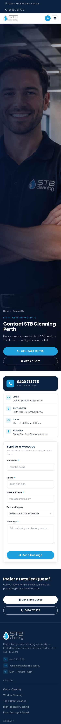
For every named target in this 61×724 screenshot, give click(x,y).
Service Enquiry (15, 507)
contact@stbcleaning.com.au (24, 665)
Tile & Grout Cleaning (14, 701)
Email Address (15, 492)
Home (6, 311)
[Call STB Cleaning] (48, 18)
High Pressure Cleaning (16, 706)
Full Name (13, 460)
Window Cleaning (12, 695)
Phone (11, 477)
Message (13, 521)
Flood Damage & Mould (16, 712)
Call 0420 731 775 (32, 351)
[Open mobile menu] (55, 18)
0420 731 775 (16, 9)
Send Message (32, 555)
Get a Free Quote (32, 599)
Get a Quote (32, 361)
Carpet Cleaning (12, 689)
